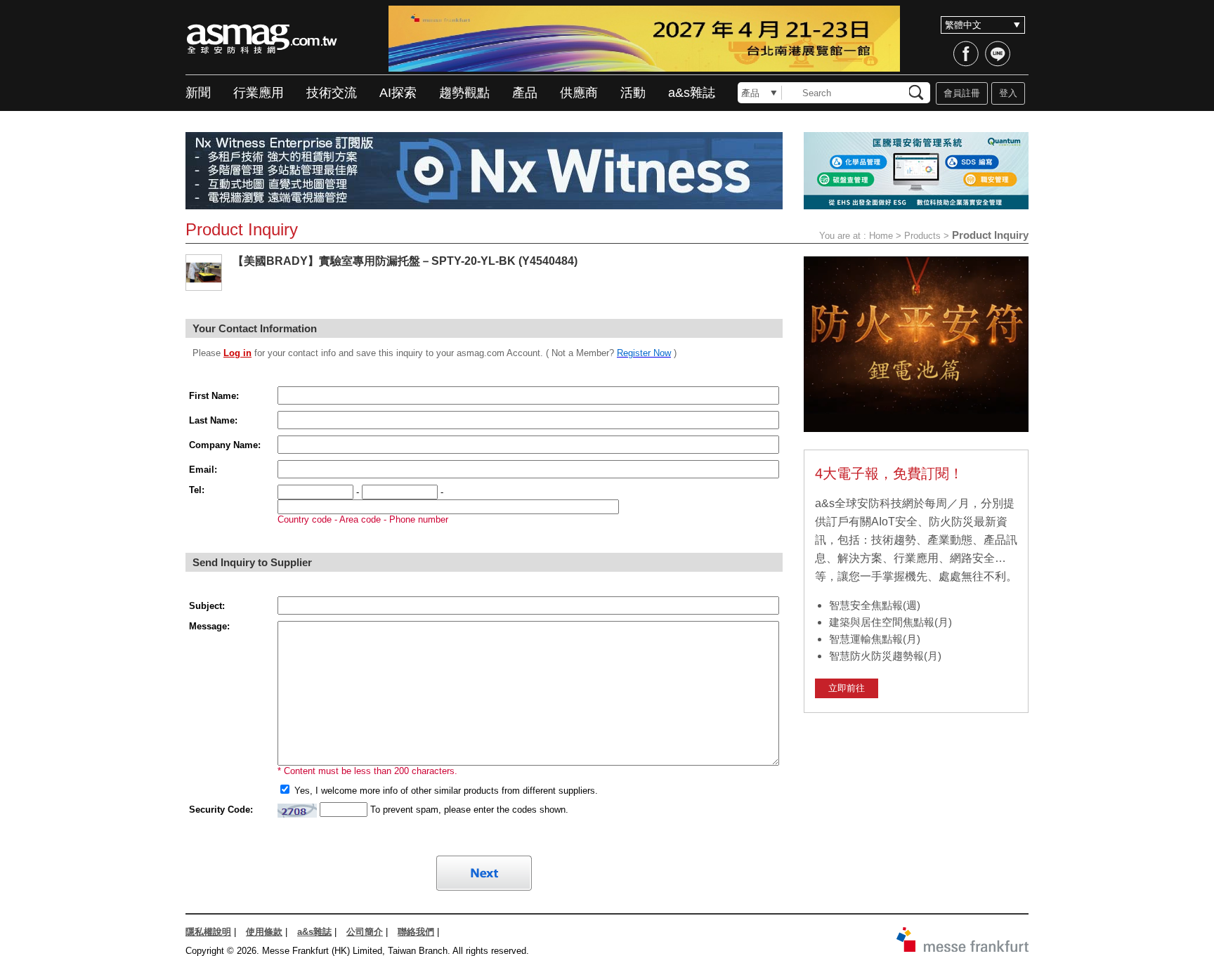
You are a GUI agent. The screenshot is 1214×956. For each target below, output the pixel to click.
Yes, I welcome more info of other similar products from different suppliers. (445, 790)
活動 (633, 93)
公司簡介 (364, 931)
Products (922, 235)
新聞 (198, 93)
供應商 (579, 93)
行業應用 (258, 93)
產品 (524, 93)
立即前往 (846, 688)
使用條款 (264, 931)
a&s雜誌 (691, 93)
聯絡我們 (416, 931)
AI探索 (398, 93)
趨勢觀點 (464, 93)
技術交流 (331, 93)
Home (881, 235)
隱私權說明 (208, 931)
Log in (237, 353)
